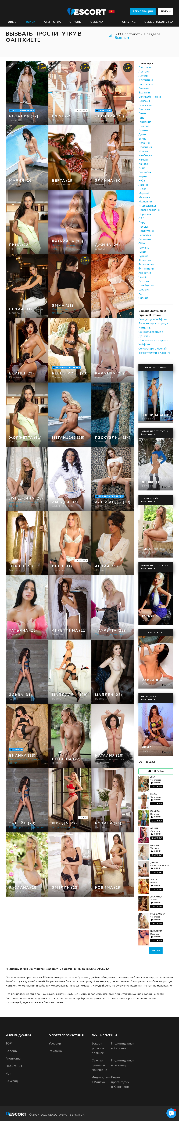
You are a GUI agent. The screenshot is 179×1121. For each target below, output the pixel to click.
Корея (142, 176)
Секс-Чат (97, 22)
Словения (144, 239)
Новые (11, 22)
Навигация (14, 1066)
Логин (166, 11)
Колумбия (144, 172)
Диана (154, 862)
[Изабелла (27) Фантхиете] (27, 93)
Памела (155, 811)
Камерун (144, 160)
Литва (142, 189)
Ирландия (145, 147)
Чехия (142, 277)
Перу (141, 222)
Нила (153, 794)
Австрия (143, 72)
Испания (144, 143)
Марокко (144, 193)
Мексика (144, 197)
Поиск (30, 22)
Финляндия (146, 269)
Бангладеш (145, 84)
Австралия (145, 67)
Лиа (152, 777)
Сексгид (129, 22)
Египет (143, 139)
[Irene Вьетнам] (69, 93)
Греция (143, 130)
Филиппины (146, 264)
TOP (9, 1043)
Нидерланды (147, 206)
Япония (143, 298)
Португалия (146, 231)
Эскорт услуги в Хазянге (154, 353)
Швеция (143, 290)
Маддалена (157, 913)
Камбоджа (145, 155)
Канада (143, 164)
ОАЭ (141, 218)
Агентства (52, 22)
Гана (141, 118)
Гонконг (143, 126)
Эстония (143, 281)
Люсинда (156, 896)
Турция (143, 256)
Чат (8, 1073)
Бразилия (144, 92)
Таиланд (143, 248)
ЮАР (141, 294)
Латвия (143, 185)
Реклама (55, 1051)
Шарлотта (156, 931)
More (156, 950)
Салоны (11, 1051)
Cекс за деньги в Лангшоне (99, 1065)
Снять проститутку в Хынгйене (120, 1082)
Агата (153, 879)
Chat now (157, 787)
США (141, 243)
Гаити (142, 113)
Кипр (141, 168)
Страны (75, 22)
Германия (144, 122)
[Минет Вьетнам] (69, 157)
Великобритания (149, 97)
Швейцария (146, 285)
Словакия (144, 235)
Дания (142, 134)
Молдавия (145, 201)
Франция (144, 260)
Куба (141, 181)
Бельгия (143, 88)
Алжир (143, 76)
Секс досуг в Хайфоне (152, 319)
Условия (55, 1043)
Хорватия (144, 273)
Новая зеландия (149, 210)
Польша (143, 227)
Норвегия (144, 214)
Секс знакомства (158, 22)
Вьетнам (122, 37)
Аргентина (145, 80)
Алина (154, 828)
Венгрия (144, 101)
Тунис (142, 252)
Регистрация (143, 11)
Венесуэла (145, 105)
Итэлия (154, 845)
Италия (143, 151)
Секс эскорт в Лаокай (152, 349)
